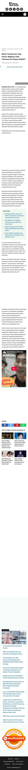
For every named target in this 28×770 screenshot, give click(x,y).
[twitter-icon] (10, 9)
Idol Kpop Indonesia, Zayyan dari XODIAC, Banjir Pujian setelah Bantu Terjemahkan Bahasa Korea (14, 215)
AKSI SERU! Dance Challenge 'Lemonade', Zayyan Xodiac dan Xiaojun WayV (13, 222)
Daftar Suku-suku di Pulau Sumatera (14, 716)
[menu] (3, 14)
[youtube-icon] (17, 9)
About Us (10, 759)
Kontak (16, 759)
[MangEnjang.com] (14, 4)
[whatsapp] (23, 425)
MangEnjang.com (16, 767)
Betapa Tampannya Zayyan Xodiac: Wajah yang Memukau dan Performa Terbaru (14, 228)
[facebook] (5, 425)
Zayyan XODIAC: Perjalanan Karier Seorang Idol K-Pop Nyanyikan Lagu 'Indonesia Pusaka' (14, 235)
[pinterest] (17, 425)
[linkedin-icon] (21, 9)
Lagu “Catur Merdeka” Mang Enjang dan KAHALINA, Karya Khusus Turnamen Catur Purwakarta (13, 694)
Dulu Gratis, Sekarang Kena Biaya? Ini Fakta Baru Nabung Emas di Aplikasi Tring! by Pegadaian (13, 670)
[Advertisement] (14, 32)
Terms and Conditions (17, 764)
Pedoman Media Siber (8, 761)
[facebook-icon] (6, 9)
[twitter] (11, 425)
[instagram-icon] (14, 9)
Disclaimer (7, 764)
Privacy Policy (19, 761)
